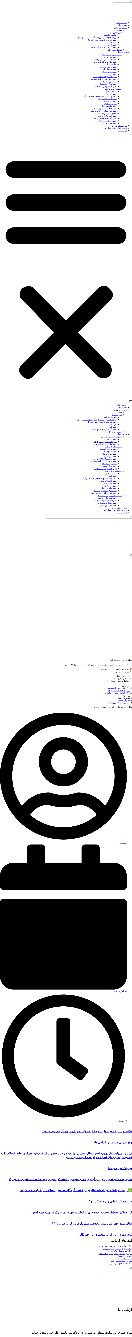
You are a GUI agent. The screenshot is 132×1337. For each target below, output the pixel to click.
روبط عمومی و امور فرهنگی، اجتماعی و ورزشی (96, 37)
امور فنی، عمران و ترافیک (105, 59)
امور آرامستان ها (109, 106)
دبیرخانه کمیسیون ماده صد (105, 118)
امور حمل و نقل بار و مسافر (105, 108)
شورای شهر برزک (119, 126)
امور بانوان (112, 45)
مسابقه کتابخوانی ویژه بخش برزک (110, 1201)
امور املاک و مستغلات (107, 121)
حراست (113, 42)
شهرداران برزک (115, 50)
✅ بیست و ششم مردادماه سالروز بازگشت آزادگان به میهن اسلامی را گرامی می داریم (76, 1190)
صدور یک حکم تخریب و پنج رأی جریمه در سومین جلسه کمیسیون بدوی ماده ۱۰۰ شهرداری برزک (70, 1179)
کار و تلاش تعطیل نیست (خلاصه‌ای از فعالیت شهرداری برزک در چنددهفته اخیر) (81, 1212)
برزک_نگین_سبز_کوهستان (119, 688)
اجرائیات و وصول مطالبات (105, 86)
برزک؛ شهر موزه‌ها (120, 1168)
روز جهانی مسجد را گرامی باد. (112, 1142)
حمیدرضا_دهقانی (124, 698)
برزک (118, 672)
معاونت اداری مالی (113, 64)
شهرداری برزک (120, 27)
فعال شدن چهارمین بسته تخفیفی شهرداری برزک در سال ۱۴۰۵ (92, 1223)
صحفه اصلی (121, 23)
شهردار (119, 30)
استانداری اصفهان (124, 1256)
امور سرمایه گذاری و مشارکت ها (102, 40)
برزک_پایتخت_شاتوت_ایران (119, 690)
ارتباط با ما (122, 130)
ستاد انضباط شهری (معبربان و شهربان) (100, 96)
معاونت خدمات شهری (112, 89)
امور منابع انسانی (109, 69)
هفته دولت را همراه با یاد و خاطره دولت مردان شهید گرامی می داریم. (87, 1131)
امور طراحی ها (110, 57)
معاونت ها (122, 52)
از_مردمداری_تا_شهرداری (120, 703)
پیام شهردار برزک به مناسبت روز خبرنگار (106, 1234)
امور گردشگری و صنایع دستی (104, 47)
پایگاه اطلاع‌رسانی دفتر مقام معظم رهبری (114, 1246)
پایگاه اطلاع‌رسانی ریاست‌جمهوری (117, 1249)
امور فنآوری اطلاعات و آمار (105, 76)
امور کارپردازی (110, 74)
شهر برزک (122, 25)
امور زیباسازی (110, 103)
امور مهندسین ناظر (108, 123)
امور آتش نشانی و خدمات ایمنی (103, 111)
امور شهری (112, 94)
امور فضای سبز (110, 101)
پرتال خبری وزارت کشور (121, 1251)
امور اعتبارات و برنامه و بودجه (104, 79)
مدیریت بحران (111, 91)
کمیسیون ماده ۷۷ (109, 81)
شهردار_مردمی (123, 700)
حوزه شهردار (116, 32)
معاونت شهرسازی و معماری (109, 113)
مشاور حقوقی (110, 35)
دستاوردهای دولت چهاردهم (115, 128)
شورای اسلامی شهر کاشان (120, 1261)
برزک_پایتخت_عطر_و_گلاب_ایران (116, 693)
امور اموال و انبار (109, 72)
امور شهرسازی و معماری (106, 116)
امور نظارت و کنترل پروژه (105, 62)
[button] (66, 268)
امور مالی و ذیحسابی (108, 67)
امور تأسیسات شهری (107, 99)
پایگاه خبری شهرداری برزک (120, 1263)
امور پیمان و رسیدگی (108, 84)
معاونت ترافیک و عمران (111, 54)
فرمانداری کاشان (124, 1258)
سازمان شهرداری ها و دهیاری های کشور (114, 1253)
